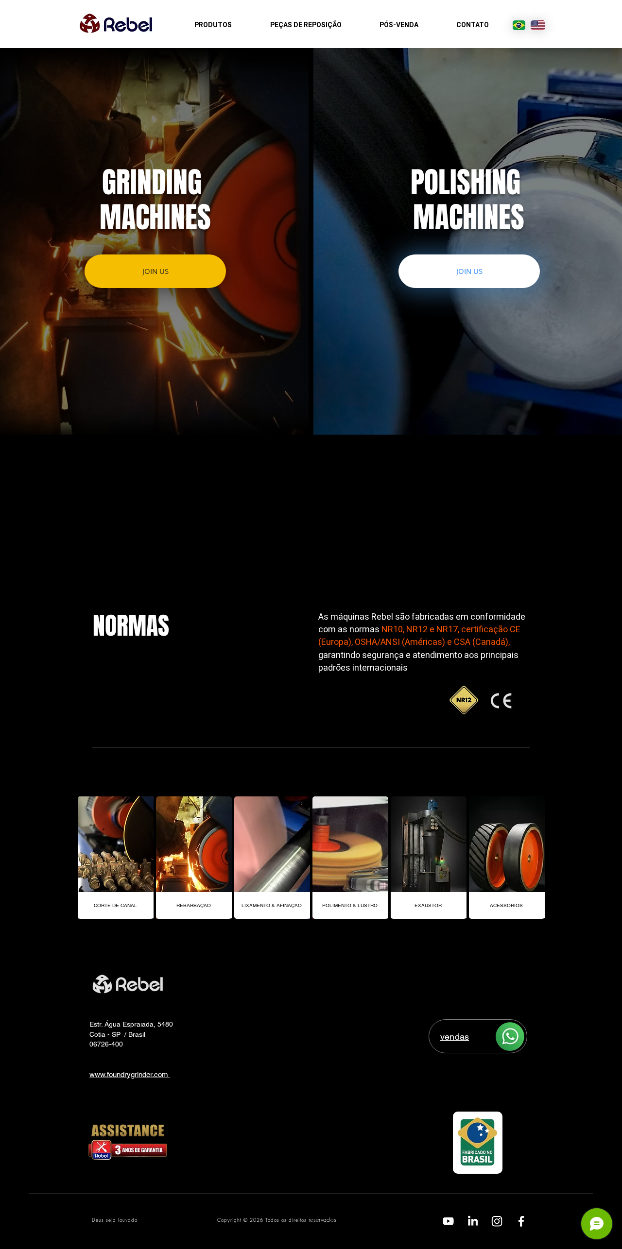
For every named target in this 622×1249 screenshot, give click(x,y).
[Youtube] (448, 1221)
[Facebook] (521, 1221)
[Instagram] (497, 1221)
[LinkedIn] (473, 1221)
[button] (469, 271)
